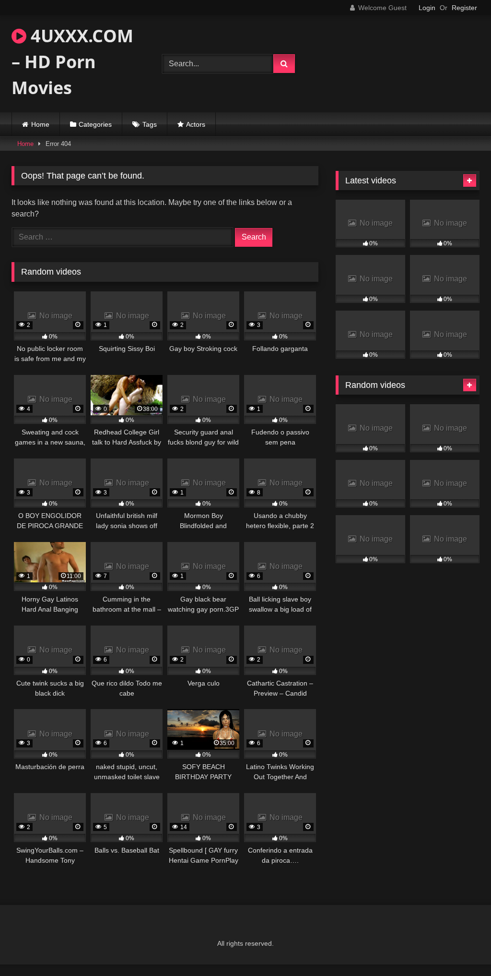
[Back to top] (461, 947)
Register (464, 8)
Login (427, 8)
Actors (195, 124)
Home (40, 124)
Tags (149, 124)
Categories (95, 124)
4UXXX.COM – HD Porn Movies (72, 61)
